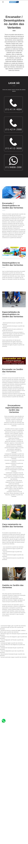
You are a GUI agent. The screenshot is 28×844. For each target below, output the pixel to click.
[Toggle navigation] (3, 2)
